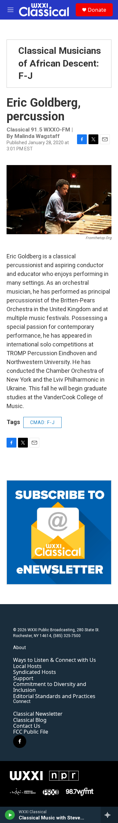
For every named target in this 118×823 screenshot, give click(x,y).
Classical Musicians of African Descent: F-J (59, 63)
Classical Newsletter (38, 713)
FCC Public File (30, 731)
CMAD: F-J (42, 422)
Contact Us (26, 725)
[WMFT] (80, 792)
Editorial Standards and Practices (54, 696)
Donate (97, 10)
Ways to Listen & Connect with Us (54, 659)
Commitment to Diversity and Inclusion (49, 686)
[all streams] (109, 815)
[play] (10, 815)
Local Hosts (27, 666)
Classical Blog (30, 720)
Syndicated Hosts (34, 672)
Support (23, 678)
